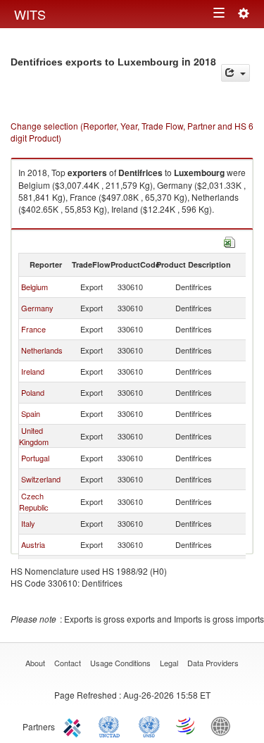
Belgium (34, 286)
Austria (33, 544)
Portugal (35, 457)
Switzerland (41, 479)
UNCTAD (112, 725)
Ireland (32, 371)
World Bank (224, 725)
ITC (75, 725)
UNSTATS (149, 725)
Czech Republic (34, 501)
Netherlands (42, 350)
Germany (37, 307)
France (33, 329)
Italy (28, 523)
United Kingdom (34, 436)
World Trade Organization (186, 725)
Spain (30, 413)
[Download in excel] (229, 240)
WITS (30, 14)
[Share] (235, 73)
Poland (32, 392)
